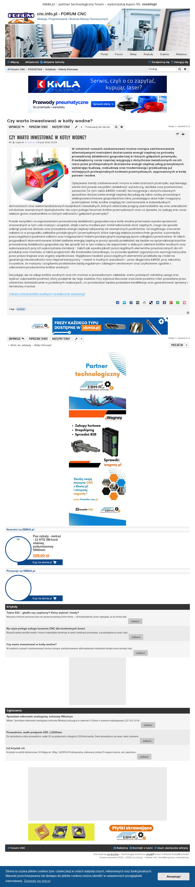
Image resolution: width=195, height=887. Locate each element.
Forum (119, 54)
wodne (20, 309)
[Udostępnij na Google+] (171, 302)
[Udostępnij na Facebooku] (118, 302)
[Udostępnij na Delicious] (151, 302)
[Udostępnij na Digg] (138, 302)
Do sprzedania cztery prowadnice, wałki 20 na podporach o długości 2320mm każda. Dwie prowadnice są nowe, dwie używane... (78, 736)
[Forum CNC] (21, 16)
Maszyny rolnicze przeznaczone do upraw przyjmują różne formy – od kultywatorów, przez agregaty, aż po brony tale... (73, 617)
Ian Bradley (113, 854)
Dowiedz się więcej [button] (37, 881)
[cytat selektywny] (177, 134)
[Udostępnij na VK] (158, 302)
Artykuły (148, 54)
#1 (10, 142)
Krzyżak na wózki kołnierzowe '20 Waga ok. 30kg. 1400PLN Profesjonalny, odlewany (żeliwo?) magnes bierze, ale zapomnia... (77, 752)
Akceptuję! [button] (174, 876)
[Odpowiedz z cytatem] (183, 134)
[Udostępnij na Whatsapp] (178, 302)
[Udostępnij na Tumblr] (164, 302)
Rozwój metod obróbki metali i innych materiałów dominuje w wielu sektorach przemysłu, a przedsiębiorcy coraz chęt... (73, 633)
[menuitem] (52, 62)
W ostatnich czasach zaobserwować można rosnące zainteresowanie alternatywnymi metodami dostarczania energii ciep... (75, 648)
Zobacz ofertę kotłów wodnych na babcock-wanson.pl (47, 294)
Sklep (133, 54)
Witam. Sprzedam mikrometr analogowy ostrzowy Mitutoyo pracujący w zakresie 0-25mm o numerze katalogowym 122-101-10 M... (79, 721)
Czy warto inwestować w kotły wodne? (50, 121)
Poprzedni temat (38, 127)
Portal (104, 54)
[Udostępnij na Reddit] (144, 302)
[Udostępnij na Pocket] (184, 302)
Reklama (181, 54)
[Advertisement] (97, 681)
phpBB (149, 854)
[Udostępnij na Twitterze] (124, 302)
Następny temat (61, 127)
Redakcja (30, 142)
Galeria (164, 54)
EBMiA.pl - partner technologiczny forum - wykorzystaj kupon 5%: (91, 4)
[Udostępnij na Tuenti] (131, 302)
